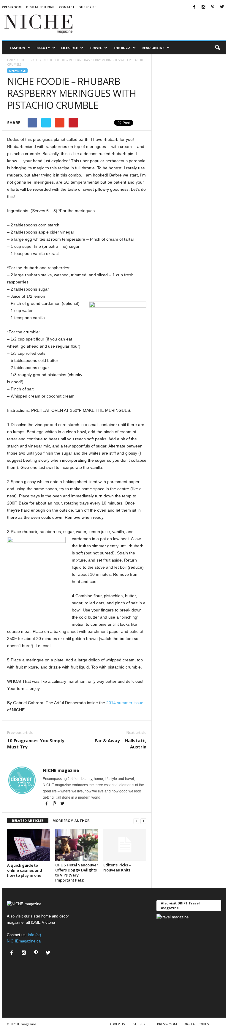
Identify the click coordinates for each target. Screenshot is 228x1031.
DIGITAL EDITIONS (40, 7)
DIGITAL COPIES (196, 1024)
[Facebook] (194, 7)
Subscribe (87, 7)
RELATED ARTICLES (28, 820)
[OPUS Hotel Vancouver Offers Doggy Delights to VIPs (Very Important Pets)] (76, 845)
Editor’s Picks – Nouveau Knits (117, 867)
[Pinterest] (212, 7)
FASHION (17, 47)
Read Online (153, 47)
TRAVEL (95, 47)
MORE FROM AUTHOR (71, 820)
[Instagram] (203, 7)
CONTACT (67, 7)
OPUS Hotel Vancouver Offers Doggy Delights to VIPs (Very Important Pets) (76, 872)
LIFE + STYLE (17, 70)
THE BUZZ (121, 47)
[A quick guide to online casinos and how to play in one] (28, 845)
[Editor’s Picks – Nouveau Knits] (124, 845)
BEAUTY (43, 47)
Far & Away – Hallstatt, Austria (120, 743)
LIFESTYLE (69, 47)
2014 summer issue (124, 702)
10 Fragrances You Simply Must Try (35, 743)
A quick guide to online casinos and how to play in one (24, 870)
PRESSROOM (11, 7)
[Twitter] (221, 7)
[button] (217, 47)
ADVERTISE (118, 1024)
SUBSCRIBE (141, 1024)
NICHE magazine (61, 770)
